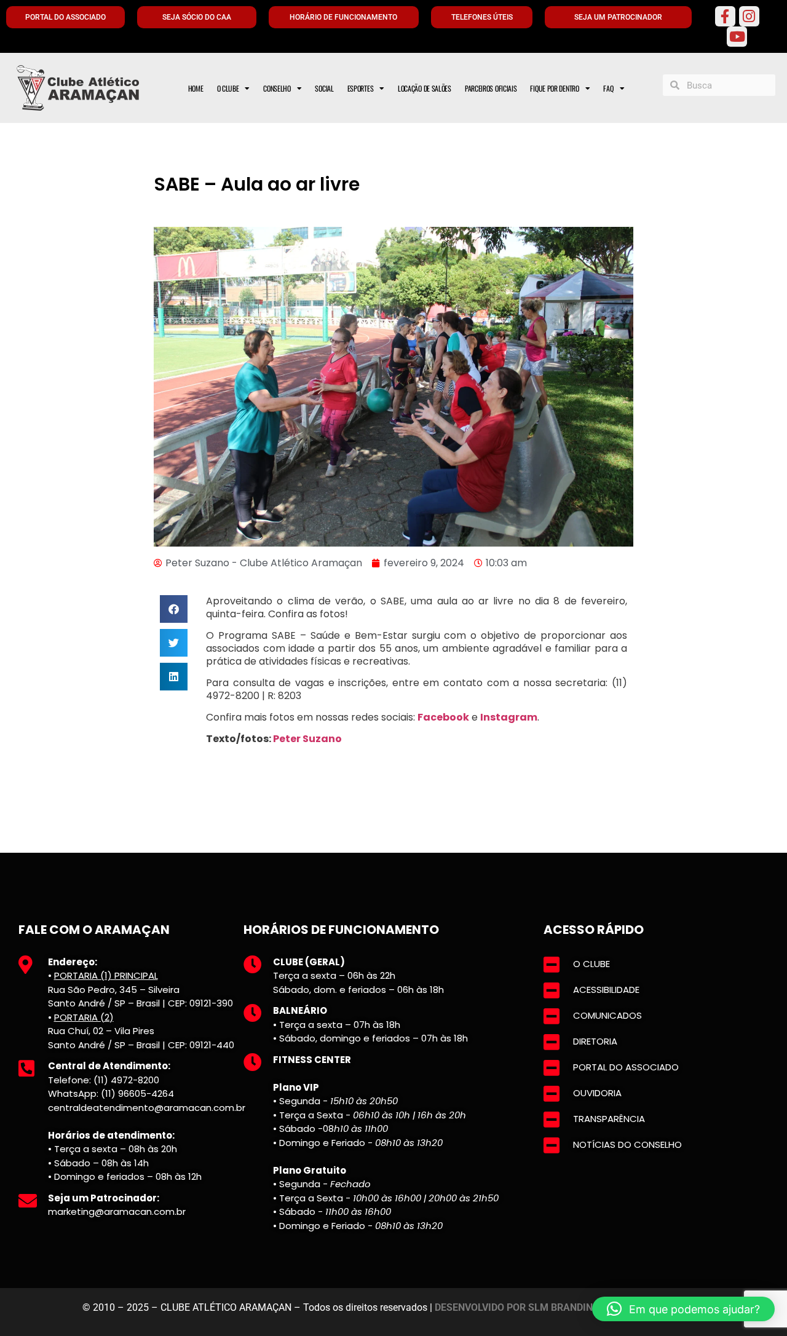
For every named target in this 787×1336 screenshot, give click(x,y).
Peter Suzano (307, 739)
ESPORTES (360, 88)
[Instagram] (749, 16)
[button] (174, 609)
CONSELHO (277, 88)
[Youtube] (737, 36)
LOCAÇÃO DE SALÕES (424, 88)
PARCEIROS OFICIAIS (491, 88)
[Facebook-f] (725, 16)
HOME (196, 88)
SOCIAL (324, 88)
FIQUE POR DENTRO (554, 88)
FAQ (608, 88)
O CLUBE (228, 88)
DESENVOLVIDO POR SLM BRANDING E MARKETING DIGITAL (570, 1307)
